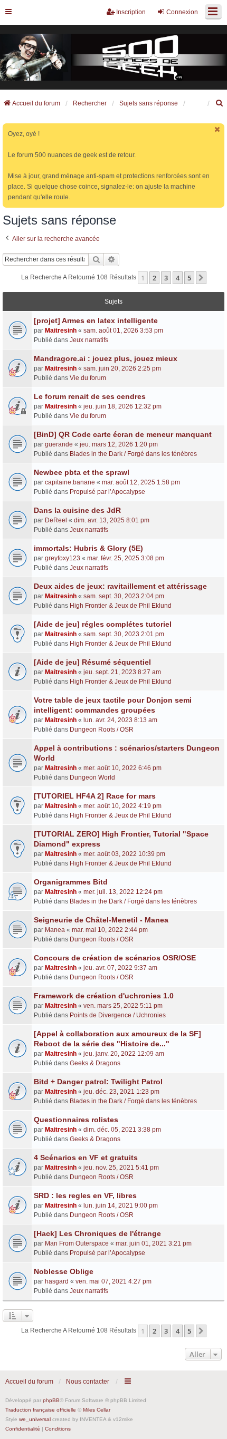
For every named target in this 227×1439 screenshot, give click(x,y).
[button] (201, 277)
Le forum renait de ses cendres (90, 396)
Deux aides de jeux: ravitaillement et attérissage (120, 586)
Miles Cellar (96, 1410)
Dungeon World (92, 777)
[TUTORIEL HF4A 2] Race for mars (95, 796)
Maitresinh (61, 330)
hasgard (57, 1281)
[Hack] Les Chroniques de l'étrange (97, 1233)
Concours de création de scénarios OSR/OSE (115, 958)
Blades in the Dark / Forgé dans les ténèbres (133, 454)
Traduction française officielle (40, 1410)
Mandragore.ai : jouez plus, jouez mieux (105, 358)
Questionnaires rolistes (76, 1119)
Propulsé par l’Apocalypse (107, 491)
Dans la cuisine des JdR (77, 510)
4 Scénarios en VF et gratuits (86, 1157)
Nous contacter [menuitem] (87, 1381)
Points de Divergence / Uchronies (118, 1015)
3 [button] (166, 278)
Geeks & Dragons (95, 1063)
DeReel (56, 520)
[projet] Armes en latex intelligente (96, 320)
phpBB (51, 1400)
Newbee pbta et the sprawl (81, 472)
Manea (55, 930)
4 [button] (177, 278)
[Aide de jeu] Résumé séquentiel (92, 662)
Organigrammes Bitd (71, 882)
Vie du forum (88, 378)
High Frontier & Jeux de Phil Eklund (121, 605)
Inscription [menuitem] (131, 12)
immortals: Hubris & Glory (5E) (88, 548)
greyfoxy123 (62, 558)
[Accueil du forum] (113, 57)
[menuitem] (219, 103)
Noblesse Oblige (63, 1271)
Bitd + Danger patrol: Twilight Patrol (98, 1081)
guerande (59, 444)
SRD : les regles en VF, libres (85, 1195)
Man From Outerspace (77, 1243)
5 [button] (189, 278)
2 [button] (154, 278)
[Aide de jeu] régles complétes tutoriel (103, 624)
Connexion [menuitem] (182, 12)
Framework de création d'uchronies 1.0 (104, 995)
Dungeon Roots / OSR (102, 729)
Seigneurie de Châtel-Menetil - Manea (101, 920)
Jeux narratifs (89, 340)
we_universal (35, 1419)
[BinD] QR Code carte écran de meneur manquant (123, 434)
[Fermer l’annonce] (217, 129)
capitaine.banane (70, 482)
